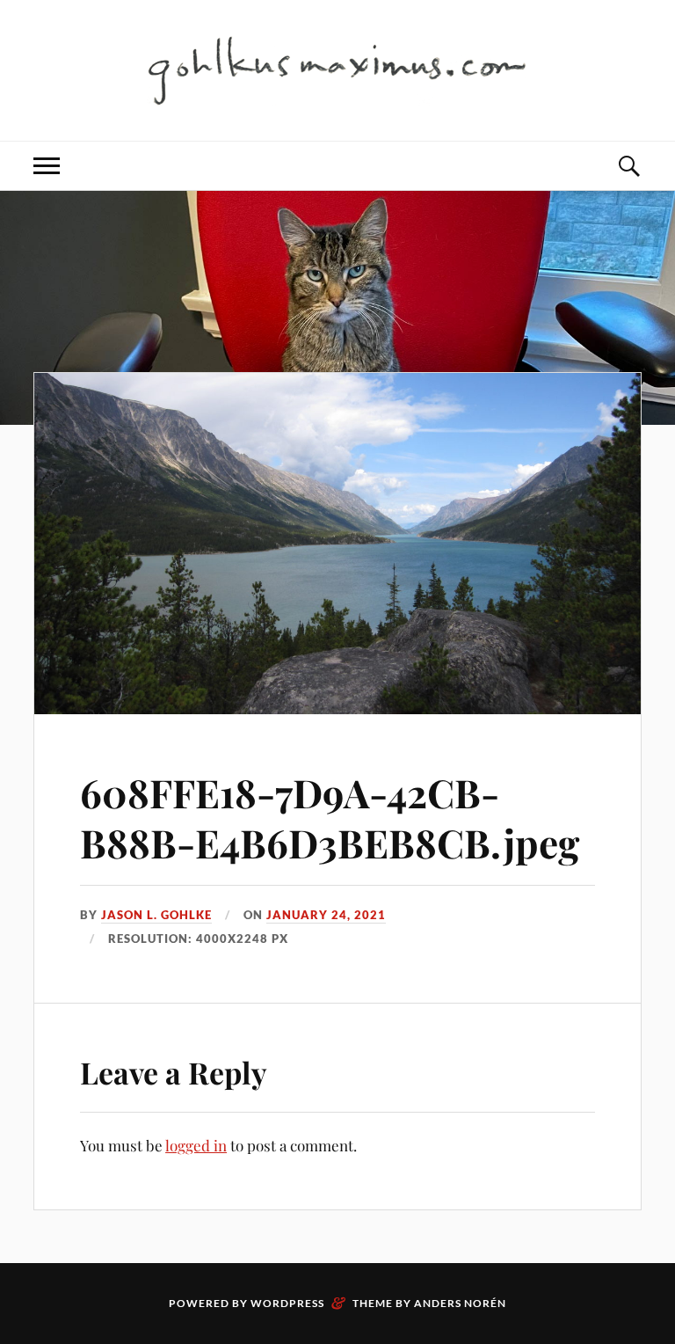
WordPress (287, 1303)
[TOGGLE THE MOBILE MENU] (46, 166)
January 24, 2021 (326, 915)
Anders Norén (460, 1303)
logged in (196, 1145)
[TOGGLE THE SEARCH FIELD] (628, 166)
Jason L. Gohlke (156, 915)
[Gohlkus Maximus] (337, 68)
